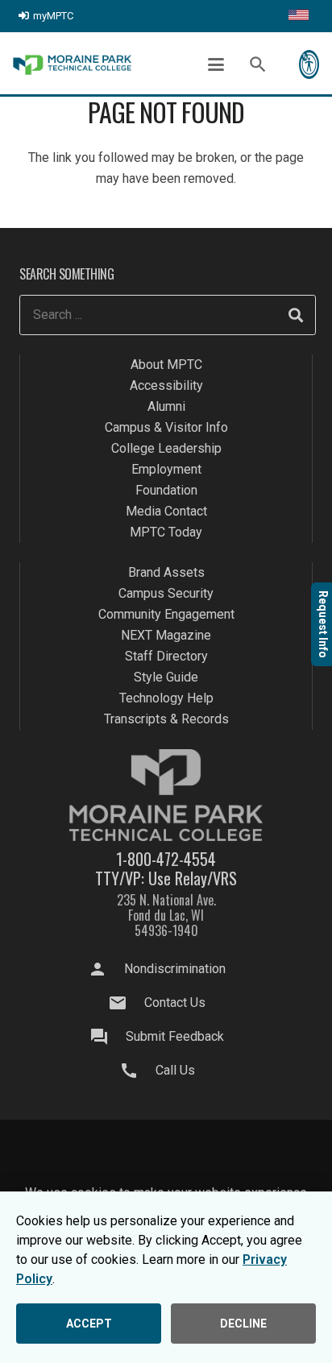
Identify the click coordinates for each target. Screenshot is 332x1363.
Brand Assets (166, 572)
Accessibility (166, 385)
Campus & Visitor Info (166, 427)
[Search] (295, 315)
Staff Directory (166, 656)
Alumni (166, 406)
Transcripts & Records (166, 719)
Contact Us (174, 1002)
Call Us (175, 1070)
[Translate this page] (298, 16)
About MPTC (166, 364)
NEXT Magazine (166, 635)
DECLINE (243, 1323)
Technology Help (166, 698)
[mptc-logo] (72, 65)
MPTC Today (166, 532)
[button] (215, 64)
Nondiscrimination (175, 968)
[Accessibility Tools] (309, 64)
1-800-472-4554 (166, 859)
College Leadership (166, 448)
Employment (166, 469)
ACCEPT (89, 1323)
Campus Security (166, 593)
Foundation (166, 490)
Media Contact (166, 511)
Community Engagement (166, 614)
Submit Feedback (175, 1036)
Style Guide (166, 677)
